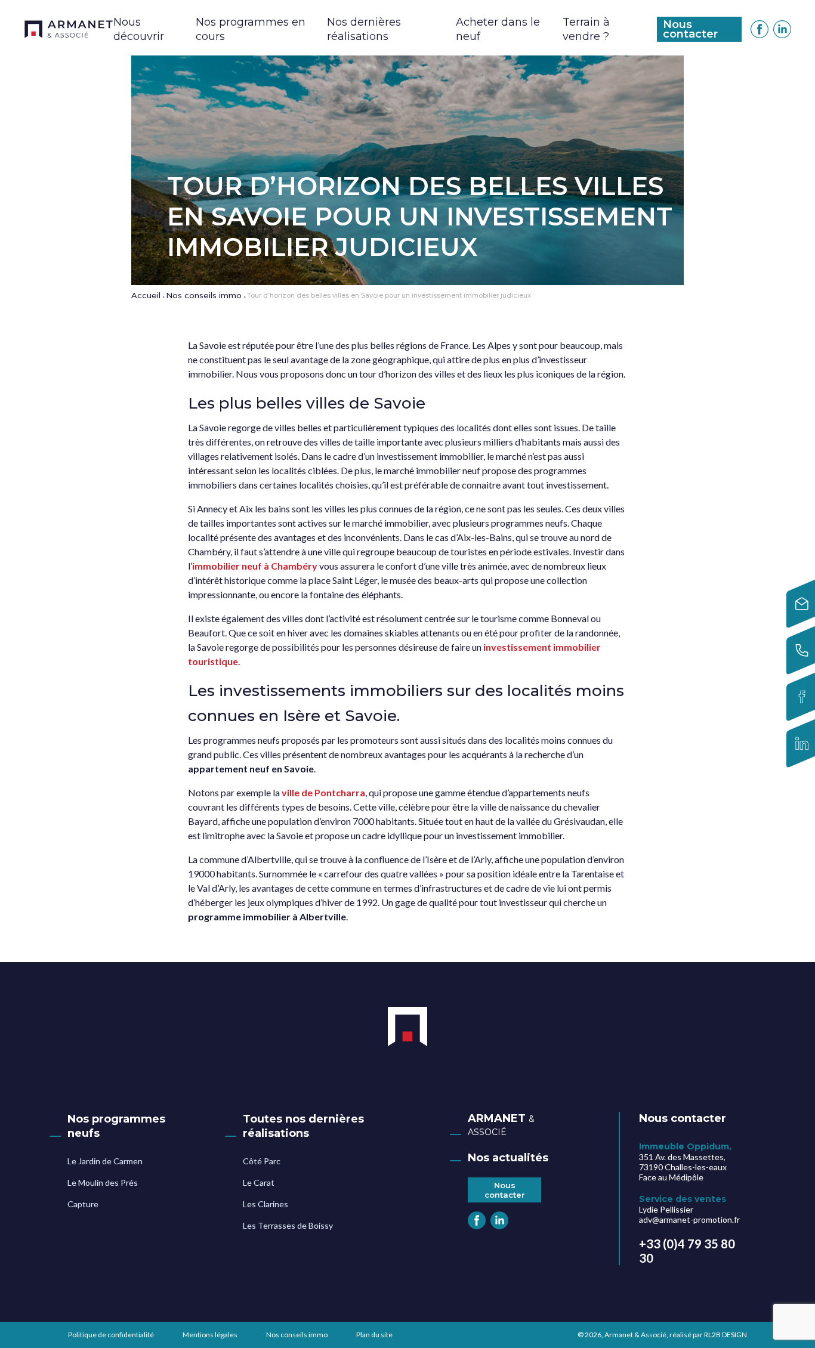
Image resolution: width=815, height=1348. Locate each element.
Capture (82, 1204)
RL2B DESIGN (725, 1334)
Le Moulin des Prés (102, 1182)
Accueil (145, 295)
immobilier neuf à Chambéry (254, 565)
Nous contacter (690, 29)
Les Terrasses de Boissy (288, 1225)
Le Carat (258, 1182)
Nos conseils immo (204, 295)
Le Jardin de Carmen (105, 1161)
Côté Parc (261, 1161)
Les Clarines (265, 1204)
